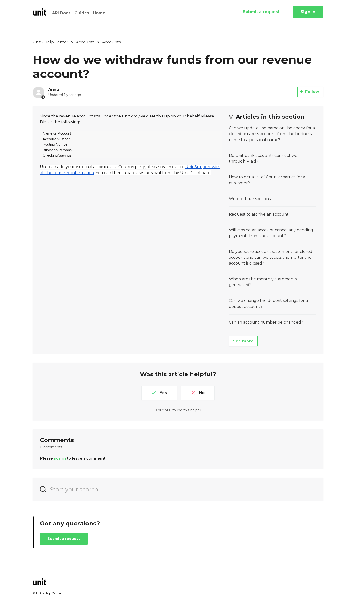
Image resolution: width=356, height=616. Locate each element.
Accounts (85, 42)
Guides (81, 13)
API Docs (61, 13)
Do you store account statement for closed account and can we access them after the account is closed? (270, 257)
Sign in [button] (308, 11)
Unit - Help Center (50, 42)
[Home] (39, 12)
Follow (312, 91)
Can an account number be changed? (266, 322)
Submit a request (261, 11)
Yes (163, 393)
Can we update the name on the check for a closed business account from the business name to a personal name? (272, 134)
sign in (60, 458)
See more (243, 341)
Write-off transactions (250, 198)
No (202, 393)
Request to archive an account (259, 214)
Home (99, 13)
